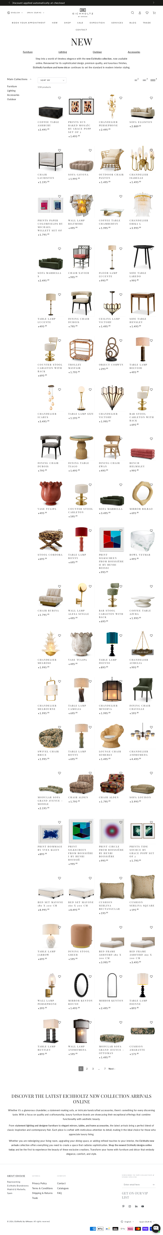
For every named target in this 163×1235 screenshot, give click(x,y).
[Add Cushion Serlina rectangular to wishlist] (121, 878)
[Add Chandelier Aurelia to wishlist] (151, 635)
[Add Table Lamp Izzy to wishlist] (90, 389)
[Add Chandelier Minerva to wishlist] (121, 681)
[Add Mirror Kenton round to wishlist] (90, 976)
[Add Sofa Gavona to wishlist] (90, 150)
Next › (112, 1068)
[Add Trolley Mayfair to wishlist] (90, 340)
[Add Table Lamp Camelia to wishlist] (90, 681)
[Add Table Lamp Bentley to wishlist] (59, 1022)
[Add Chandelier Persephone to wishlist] (121, 98)
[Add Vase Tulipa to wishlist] (59, 485)
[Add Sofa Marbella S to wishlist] (59, 249)
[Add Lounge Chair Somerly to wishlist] (121, 727)
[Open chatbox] (156, 1228)
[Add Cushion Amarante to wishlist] (151, 1022)
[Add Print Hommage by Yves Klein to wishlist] (59, 822)
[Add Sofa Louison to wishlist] (151, 773)
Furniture (28, 52)
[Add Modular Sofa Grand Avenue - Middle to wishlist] (59, 773)
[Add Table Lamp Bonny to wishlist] (90, 530)
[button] (132, 13)
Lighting (63, 52)
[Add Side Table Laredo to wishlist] (151, 249)
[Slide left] (9, 3)
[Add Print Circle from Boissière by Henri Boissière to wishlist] (121, 822)
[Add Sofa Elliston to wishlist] (151, 98)
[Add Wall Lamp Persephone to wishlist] (59, 976)
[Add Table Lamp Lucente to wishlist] (59, 294)
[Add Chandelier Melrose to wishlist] (59, 635)
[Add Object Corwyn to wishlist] (121, 340)
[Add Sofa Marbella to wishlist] (121, 485)
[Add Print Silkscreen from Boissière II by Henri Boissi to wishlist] (121, 530)
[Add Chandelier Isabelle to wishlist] (151, 150)
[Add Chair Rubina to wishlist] (59, 586)
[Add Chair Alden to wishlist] (90, 773)
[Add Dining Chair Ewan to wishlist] (121, 439)
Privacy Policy (39, 1183)
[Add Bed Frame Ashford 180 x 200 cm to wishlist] (121, 927)
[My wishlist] (147, 13)
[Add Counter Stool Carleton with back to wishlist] (59, 340)
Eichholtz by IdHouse (23, 1221)
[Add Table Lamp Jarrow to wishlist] (59, 927)
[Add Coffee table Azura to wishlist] (151, 586)
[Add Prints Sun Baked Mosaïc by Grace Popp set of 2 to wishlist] (90, 98)
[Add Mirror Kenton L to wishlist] (121, 976)
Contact (61, 1183)
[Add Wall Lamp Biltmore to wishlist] (90, 196)
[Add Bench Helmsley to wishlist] (151, 439)
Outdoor (97, 52)
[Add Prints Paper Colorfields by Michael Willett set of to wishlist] (59, 196)
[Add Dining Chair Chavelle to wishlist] (151, 681)
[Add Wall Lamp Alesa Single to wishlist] (90, 586)
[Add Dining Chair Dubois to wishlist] (90, 294)
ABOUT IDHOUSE (16, 1176)
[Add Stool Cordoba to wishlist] (59, 530)
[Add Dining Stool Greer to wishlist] (90, 927)
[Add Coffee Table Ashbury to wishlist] (59, 98)
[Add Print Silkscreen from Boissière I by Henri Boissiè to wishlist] (90, 822)
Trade (35, 1198)
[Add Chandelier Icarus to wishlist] (59, 389)
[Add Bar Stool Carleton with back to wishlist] (151, 389)
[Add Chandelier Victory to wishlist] (121, 389)
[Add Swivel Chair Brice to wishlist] (59, 727)
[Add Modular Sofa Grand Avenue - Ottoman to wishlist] (121, 1022)
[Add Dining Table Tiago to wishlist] (90, 439)
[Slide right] (153, 3)
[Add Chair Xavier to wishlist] (90, 249)
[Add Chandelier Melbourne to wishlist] (59, 681)
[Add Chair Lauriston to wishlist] (59, 150)
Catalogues (63, 1188)
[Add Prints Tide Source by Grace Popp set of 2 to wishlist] (151, 822)
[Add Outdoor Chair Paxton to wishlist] (121, 150)
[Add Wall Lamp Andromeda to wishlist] (90, 1022)
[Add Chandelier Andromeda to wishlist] (151, 727)
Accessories (134, 52)
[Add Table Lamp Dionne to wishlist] (121, 635)
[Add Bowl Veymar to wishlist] (151, 530)
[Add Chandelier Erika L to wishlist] (151, 196)
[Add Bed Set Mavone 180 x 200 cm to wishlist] (59, 878)
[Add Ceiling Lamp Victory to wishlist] (121, 294)
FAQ (59, 1193)
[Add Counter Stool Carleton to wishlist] (90, 485)
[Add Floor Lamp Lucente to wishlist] (121, 249)
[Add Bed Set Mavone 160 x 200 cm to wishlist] (90, 878)
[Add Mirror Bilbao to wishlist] (151, 485)
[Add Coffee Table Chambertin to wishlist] (121, 196)
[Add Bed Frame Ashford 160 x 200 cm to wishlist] (151, 927)
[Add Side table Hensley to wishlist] (151, 294)
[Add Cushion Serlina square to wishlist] (151, 878)
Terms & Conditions (42, 1188)
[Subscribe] (154, 1185)
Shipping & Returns (42, 1193)
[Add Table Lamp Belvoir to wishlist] (151, 340)
